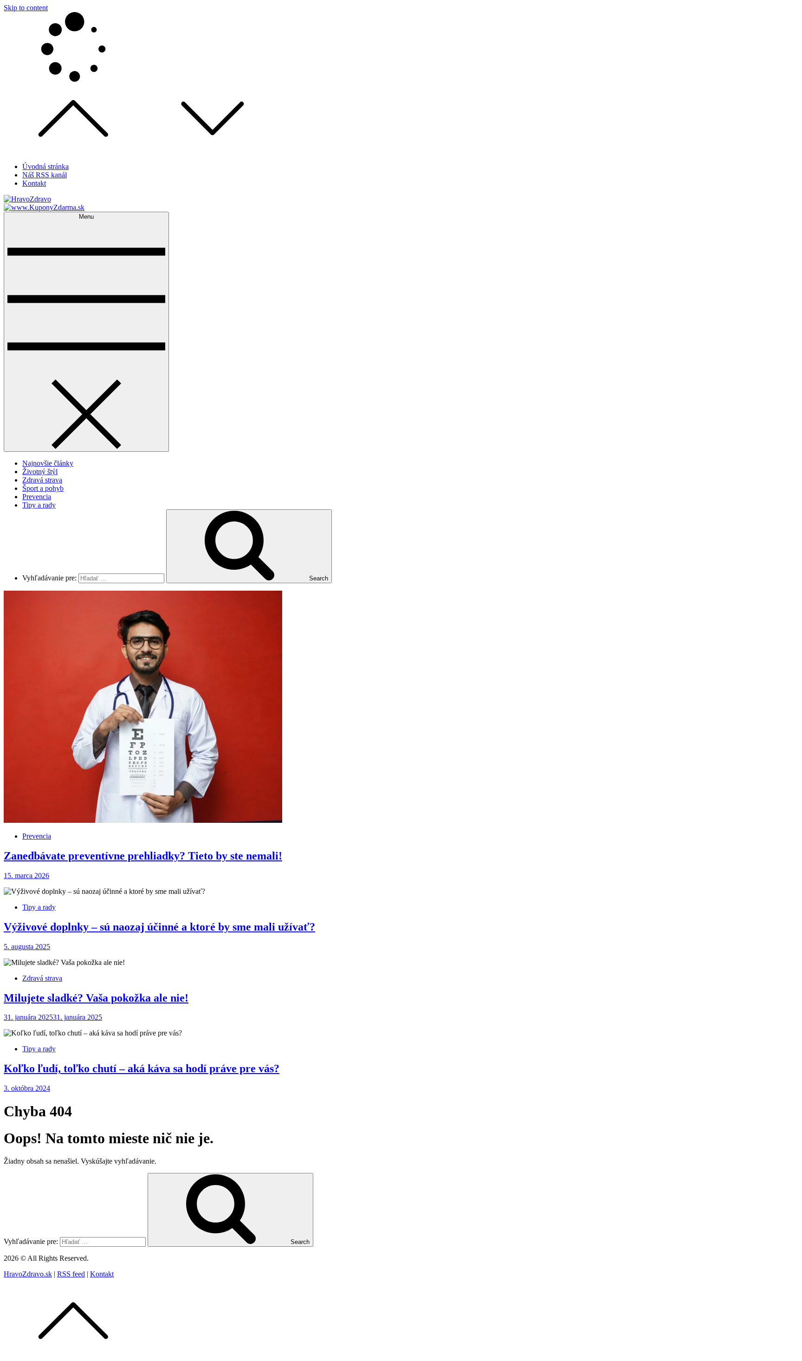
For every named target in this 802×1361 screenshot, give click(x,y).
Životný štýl (40, 471)
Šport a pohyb (43, 488)
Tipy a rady (39, 505)
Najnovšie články (47, 463)
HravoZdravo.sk (28, 1274)
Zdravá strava (42, 480)
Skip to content (26, 8)
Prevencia (36, 497)
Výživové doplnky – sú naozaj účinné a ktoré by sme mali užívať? (159, 927)
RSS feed (71, 1274)
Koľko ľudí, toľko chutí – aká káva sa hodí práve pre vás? (141, 1068)
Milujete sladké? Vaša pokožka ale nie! (96, 998)
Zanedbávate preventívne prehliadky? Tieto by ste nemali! (143, 856)
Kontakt (34, 183)
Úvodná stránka (45, 166)
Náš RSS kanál (44, 175)
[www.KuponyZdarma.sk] (44, 207)
